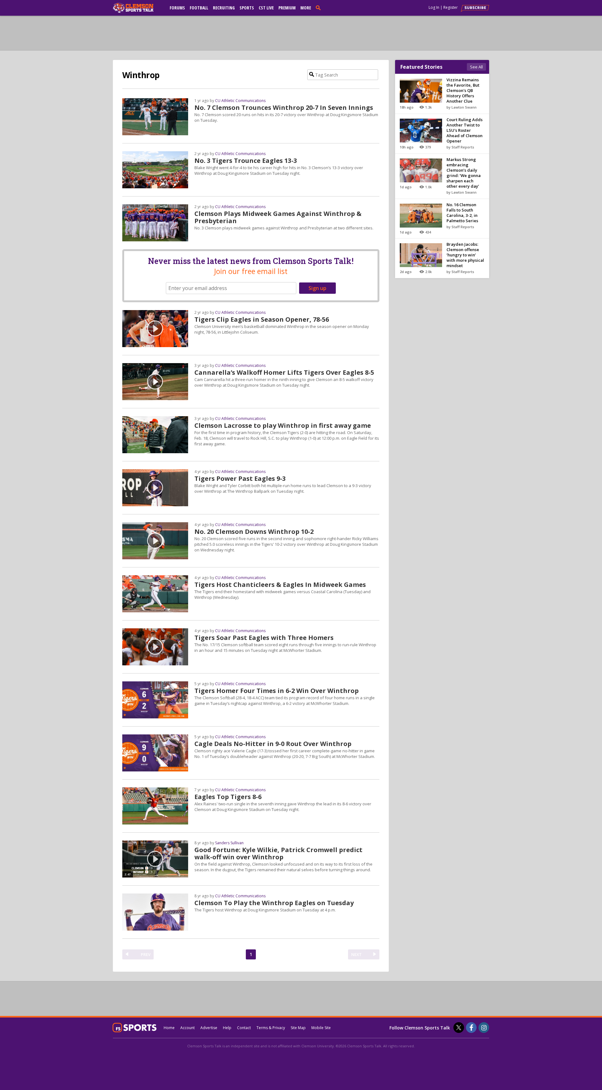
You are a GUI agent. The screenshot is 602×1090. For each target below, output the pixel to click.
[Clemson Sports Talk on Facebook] (471, 1027)
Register (450, 7)
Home (169, 1027)
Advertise (208, 1027)
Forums (177, 8)
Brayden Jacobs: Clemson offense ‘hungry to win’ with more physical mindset (465, 254)
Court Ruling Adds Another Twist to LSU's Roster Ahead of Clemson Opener (464, 130)
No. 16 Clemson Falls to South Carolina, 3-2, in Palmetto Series (462, 212)
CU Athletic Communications (240, 100)
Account (187, 1027)
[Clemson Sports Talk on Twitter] (458, 1027)
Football (199, 8)
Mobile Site (321, 1027)
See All (476, 67)
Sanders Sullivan (229, 843)
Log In (434, 7)
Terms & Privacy (270, 1027)
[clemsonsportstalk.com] (137, 8)
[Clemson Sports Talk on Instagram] (483, 1027)
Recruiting (224, 8)
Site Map (298, 1027)
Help (227, 1027)
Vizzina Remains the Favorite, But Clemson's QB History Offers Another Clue (462, 90)
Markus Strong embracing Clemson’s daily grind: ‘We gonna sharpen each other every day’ (463, 173)
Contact (244, 1027)
